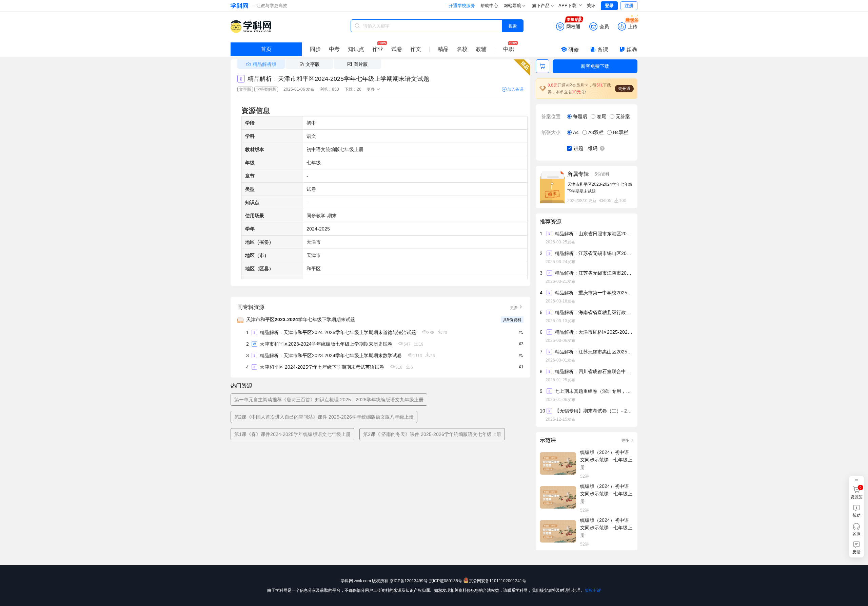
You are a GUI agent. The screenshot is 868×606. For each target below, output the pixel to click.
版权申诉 (593, 590)
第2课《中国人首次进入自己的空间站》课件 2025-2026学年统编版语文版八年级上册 (324, 417)
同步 (315, 49)
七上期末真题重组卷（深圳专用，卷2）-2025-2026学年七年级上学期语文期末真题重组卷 (594, 391)
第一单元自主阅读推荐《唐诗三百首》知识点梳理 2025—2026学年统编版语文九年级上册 (328, 399)
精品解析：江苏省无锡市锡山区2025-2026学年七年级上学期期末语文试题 (594, 253)
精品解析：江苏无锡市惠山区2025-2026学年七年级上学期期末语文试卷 (594, 351)
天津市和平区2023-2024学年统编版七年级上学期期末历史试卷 (326, 344)
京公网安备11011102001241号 (497, 581)
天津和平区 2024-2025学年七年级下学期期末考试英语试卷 (322, 367)
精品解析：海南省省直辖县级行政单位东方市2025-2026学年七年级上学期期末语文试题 (594, 312)
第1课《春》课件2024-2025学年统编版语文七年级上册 (292, 434)
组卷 (632, 50)
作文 (415, 49)
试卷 (396, 49)
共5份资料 (512, 319)
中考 (334, 49)
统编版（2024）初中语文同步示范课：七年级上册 (606, 459)
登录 (609, 5)
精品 (443, 49)
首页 (266, 49)
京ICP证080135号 (445, 581)
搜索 (513, 26)
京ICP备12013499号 (409, 581)
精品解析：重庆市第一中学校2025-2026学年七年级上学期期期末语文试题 (594, 292)
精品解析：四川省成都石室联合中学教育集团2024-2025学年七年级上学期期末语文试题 (594, 371)
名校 (462, 49)
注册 (629, 5)
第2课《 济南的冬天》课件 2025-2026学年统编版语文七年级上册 (432, 434)
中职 (508, 49)
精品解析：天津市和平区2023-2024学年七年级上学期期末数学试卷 (331, 355)
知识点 (356, 49)
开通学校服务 (462, 5)
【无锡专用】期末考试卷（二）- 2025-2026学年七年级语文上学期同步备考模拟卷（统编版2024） (594, 411)
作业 (377, 49)
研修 (573, 50)
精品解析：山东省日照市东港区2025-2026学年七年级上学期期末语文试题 (594, 233)
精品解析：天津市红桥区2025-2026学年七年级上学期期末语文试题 (594, 332)
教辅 (481, 49)
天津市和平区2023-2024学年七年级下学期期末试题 (300, 319)
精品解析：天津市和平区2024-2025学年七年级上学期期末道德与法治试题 (338, 332)
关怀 (591, 5)
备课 (602, 50)
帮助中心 (489, 5)
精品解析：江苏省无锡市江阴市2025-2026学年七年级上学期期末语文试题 (594, 273)
